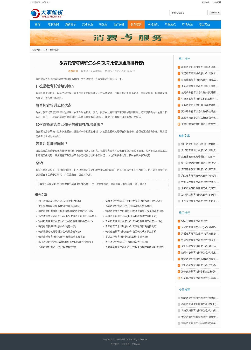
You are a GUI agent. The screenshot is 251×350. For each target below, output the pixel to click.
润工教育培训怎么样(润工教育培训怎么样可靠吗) (200, 144)
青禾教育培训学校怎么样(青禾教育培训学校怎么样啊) (133, 221)
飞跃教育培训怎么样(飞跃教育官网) (57, 247)
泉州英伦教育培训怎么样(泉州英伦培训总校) (200, 201)
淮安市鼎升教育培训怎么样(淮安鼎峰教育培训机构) (200, 188)
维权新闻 (53, 24)
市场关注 (187, 24)
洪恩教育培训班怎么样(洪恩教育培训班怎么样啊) (200, 259)
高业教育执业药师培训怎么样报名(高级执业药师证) (65, 242)
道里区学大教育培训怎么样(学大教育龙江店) (200, 124)
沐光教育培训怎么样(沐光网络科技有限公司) (200, 227)
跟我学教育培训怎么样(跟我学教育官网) (200, 117)
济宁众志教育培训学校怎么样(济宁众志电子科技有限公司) (200, 271)
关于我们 (115, 344)
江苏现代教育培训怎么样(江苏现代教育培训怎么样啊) (200, 278)
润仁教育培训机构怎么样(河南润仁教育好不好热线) (200, 175)
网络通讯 (153, 24)
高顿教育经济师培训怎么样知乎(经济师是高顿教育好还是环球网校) (200, 304)
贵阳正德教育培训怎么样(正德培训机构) (200, 86)
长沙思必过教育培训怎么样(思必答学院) (59, 231)
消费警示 (70, 24)
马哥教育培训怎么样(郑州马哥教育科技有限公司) (131, 216)
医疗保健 (119, 24)
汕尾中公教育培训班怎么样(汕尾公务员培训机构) (200, 252)
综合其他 (204, 24)
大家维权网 (120, 339)
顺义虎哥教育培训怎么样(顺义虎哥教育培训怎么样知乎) (67, 216)
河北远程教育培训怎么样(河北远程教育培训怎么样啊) (200, 246)
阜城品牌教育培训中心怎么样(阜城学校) (126, 236)
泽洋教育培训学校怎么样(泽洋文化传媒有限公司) (200, 150)
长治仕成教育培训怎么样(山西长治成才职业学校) (131, 231)
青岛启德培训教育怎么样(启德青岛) (200, 317)
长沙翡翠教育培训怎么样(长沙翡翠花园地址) (62, 236)
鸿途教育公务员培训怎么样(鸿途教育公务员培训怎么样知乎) (137, 211)
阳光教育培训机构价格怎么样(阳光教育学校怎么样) (65, 211)
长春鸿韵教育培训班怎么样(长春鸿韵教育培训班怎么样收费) (137, 247)
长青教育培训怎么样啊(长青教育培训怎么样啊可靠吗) (133, 201)
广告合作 (136, 344)
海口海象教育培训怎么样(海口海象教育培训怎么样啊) (200, 169)
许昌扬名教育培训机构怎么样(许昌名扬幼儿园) (200, 98)
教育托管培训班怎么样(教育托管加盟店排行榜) (64, 184)
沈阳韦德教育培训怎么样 (194, 221)
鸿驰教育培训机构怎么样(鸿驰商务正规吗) (200, 298)
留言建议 (125, 344)
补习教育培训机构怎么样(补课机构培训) (200, 67)
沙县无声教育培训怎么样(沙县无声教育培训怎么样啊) (200, 182)
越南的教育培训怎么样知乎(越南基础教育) (200, 92)
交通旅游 (87, 24)
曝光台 (103, 24)
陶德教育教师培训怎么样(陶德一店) (57, 226)
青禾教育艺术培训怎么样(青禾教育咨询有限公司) (131, 226)
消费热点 (170, 24)
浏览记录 (217, 2)
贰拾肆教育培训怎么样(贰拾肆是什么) (200, 111)
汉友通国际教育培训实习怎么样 (198, 156)
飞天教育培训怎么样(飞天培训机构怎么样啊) (128, 206)
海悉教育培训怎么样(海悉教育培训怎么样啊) (200, 233)
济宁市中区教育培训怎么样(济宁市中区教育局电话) (200, 163)
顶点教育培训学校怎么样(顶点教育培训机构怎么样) (65, 221)
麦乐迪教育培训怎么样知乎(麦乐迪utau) (59, 206)
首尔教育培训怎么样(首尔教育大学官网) (126, 242)
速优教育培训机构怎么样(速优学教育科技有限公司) (200, 73)
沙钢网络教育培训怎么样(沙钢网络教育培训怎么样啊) (200, 194)
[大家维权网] (47, 18)
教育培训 (136, 24)
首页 (37, 24)
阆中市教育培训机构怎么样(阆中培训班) (59, 201)
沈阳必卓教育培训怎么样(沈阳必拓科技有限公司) (200, 265)
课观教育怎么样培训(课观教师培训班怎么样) (200, 105)
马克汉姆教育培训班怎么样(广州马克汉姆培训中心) (200, 310)
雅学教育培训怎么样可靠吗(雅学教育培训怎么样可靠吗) (200, 323)
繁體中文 (206, 2)
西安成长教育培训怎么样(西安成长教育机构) (200, 79)
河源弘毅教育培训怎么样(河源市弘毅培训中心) (200, 240)
